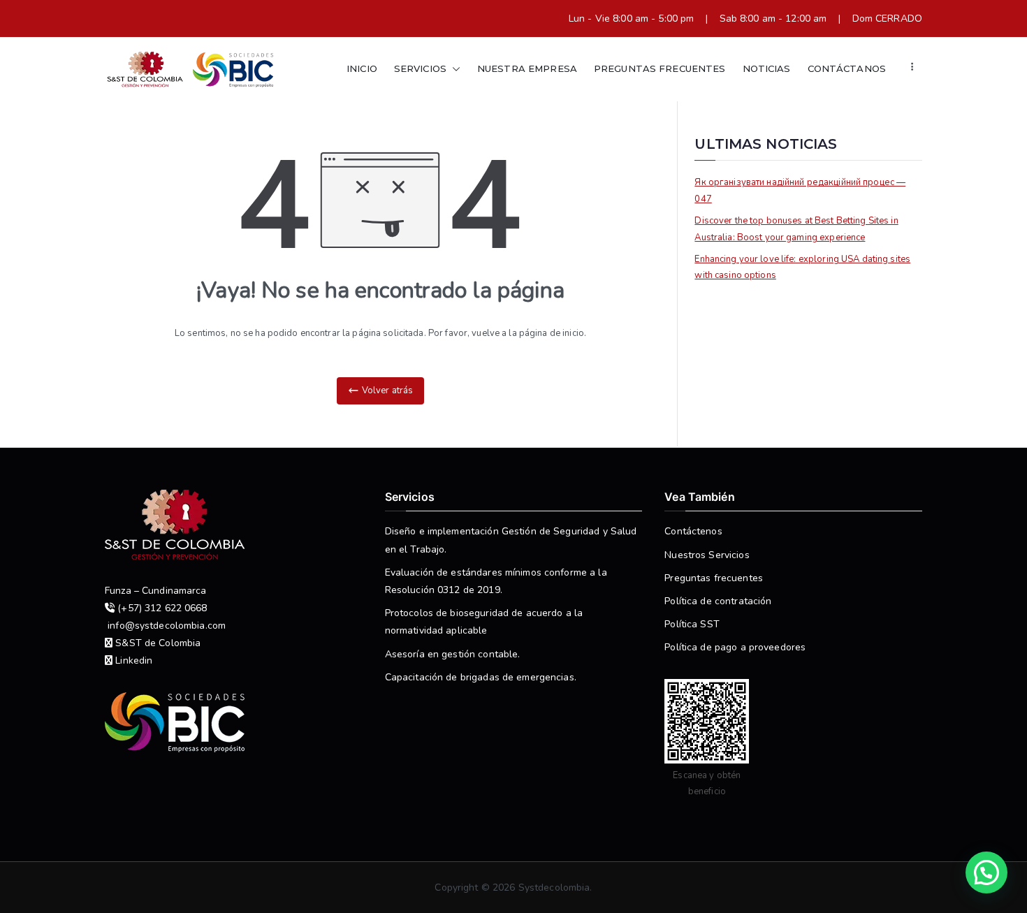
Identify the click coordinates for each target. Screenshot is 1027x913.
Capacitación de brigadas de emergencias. (480, 677)
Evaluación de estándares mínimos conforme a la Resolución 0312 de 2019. (496, 581)
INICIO (362, 68)
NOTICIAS (767, 68)
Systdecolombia (554, 887)
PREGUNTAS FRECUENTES (660, 68)
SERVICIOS (420, 68)
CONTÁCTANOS (847, 68)
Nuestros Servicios (706, 555)
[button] (453, 69)
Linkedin (132, 660)
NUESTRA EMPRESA (527, 68)
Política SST (692, 624)
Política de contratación (717, 601)
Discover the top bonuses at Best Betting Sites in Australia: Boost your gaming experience (796, 228)
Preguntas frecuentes (713, 578)
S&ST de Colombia (156, 643)
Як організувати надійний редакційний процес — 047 (799, 190)
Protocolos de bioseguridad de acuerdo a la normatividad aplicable (484, 621)
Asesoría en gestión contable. (452, 654)
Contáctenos (693, 531)
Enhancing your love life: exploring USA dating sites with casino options (802, 267)
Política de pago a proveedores (735, 647)
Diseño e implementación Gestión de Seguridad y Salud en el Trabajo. (511, 540)
